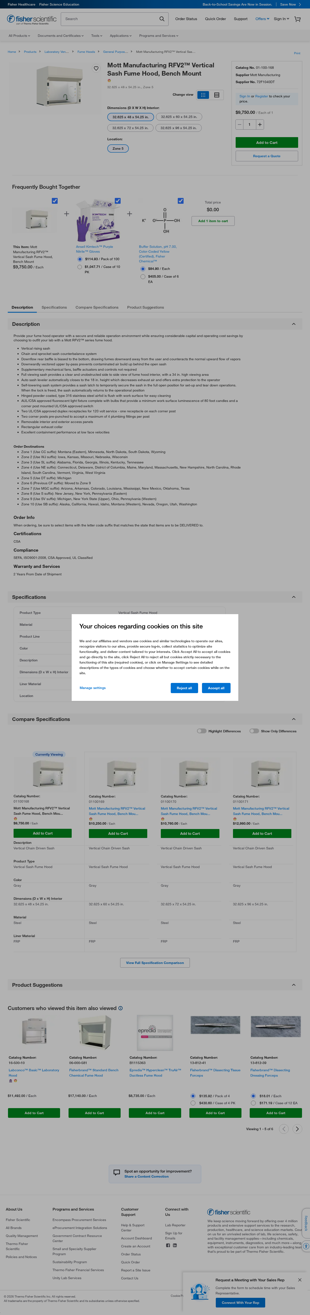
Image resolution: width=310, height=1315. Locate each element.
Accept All (216, 688)
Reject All (184, 688)
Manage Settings (93, 688)
